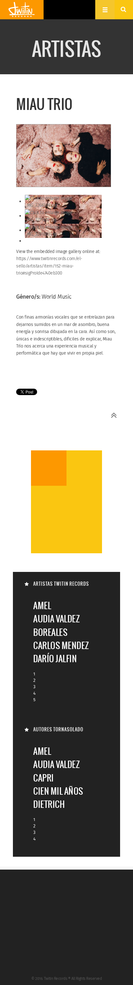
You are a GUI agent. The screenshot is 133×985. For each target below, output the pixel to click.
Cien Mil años (58, 791)
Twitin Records (22, 10)
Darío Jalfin (55, 658)
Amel (42, 605)
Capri (43, 778)
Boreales (50, 632)
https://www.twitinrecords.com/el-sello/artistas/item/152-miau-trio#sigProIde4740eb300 (49, 266)
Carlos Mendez (61, 645)
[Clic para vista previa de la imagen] (63, 156)
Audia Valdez (56, 619)
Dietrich (49, 804)
